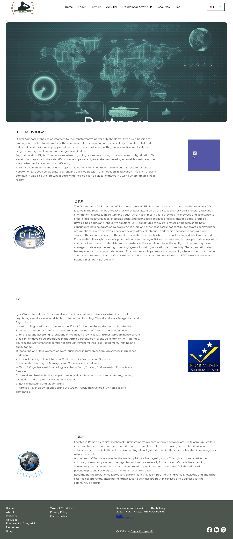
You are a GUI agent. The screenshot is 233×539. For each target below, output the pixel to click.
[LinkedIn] (216, 530)
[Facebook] (209, 530)
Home (10, 508)
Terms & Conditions (62, 508)
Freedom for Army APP (20, 523)
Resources (12, 527)
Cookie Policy (58, 516)
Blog (9, 531)
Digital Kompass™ (141, 531)
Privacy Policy (58, 512)
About (10, 512)
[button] (116, 72)
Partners (11, 516)
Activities (11, 519)
